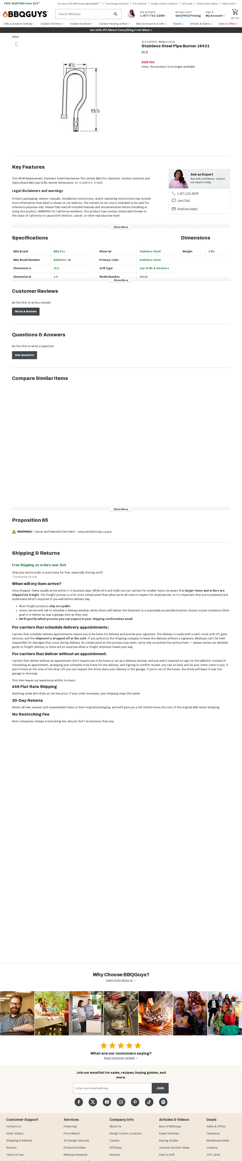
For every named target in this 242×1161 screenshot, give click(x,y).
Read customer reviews (119, 1058)
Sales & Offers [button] (227, 23)
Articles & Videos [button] (200, 23)
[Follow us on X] (93, 1102)
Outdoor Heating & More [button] (113, 23)
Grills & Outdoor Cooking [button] (18, 23)
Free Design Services (117, 3)
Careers (114, 1140)
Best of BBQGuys (170, 1126)
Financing (70, 1126)
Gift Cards (187, 3)
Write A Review (26, 311)
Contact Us (13, 1126)
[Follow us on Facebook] (79, 1102)
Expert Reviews (169, 1133)
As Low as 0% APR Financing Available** (79, 3)
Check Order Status (207, 3)
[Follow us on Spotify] (163, 1102)
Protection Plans (75, 1147)
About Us (115, 1126)
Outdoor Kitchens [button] (51, 23)
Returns (11, 1147)
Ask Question (24, 355)
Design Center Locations (164, 3)
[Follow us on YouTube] (107, 1102)
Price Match (72, 1133)
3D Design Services (76, 1140)
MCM (145, 52)
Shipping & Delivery (19, 1140)
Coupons (212, 1147)
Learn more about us (119, 980)
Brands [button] (177, 23)
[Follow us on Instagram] (121, 1102)
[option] (16, 48)
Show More (121, 227)
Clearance (213, 1133)
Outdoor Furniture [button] (80, 23)
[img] (79, 98)
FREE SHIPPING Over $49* (22, 3)
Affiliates (115, 1147)
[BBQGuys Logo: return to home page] (27, 14)
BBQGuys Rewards (76, 1155)
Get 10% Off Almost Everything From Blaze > (121, 30)
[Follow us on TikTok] (149, 1102)
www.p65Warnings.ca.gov (95, 531)
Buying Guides (168, 1140)
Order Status (14, 1133)
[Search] (115, 14)
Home (15, 36)
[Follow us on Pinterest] (135, 1102)
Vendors (114, 1155)
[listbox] (16, 45)
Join (160, 1088)
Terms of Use (15, 1155)
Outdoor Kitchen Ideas (174, 1147)
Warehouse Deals (218, 1140)
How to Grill (166, 1155)
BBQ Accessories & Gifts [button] (150, 23)
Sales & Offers (216, 1126)
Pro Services (140, 3)
